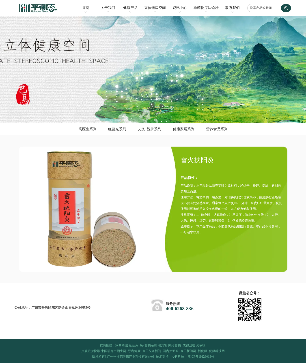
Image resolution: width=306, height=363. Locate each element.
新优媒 (202, 351)
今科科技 (178, 356)
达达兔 (133, 345)
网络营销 (174, 345)
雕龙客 (162, 345)
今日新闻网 (188, 351)
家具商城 (121, 345)
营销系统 (150, 345)
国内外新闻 (171, 351)
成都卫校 (189, 345)
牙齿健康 (134, 351)
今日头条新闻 (151, 351)
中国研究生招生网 (113, 351)
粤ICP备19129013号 (200, 356)
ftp (142, 345)
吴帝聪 (200, 345)
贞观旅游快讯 (90, 351)
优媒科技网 (217, 351)
